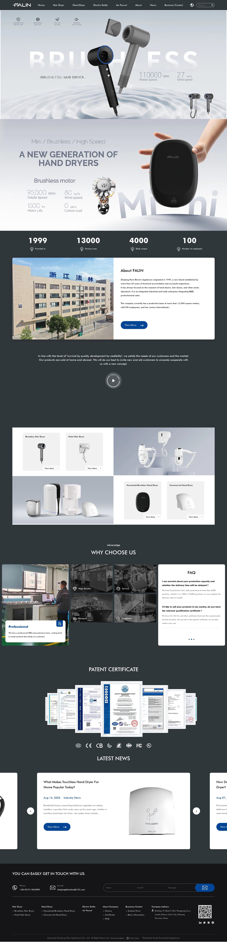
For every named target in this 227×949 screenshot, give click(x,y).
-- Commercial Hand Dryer (54, 915)
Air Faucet (121, 5)
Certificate (141, 9)
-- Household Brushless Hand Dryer (58, 911)
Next (196, 811)
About (138, 5)
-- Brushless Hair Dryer (23, 911)
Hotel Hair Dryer (62, 9)
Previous (30, 811)
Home (41, 5)
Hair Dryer (58, 5)
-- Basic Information (135, 915)
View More (131, 325)
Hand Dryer (79, 5)
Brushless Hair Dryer (35, 436)
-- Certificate (109, 915)
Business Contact (174, 5)
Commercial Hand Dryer (85, 9)
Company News (158, 9)
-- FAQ (106, 918)
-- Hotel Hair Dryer (21, 915)
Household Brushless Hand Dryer (142, 485)
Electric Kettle (100, 5)
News (153, 5)
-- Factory (107, 911)
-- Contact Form (133, 911)
